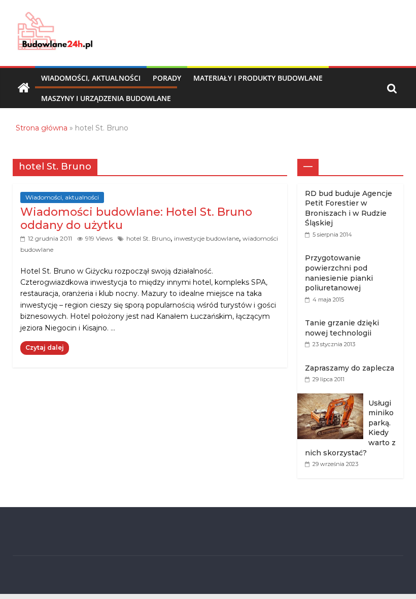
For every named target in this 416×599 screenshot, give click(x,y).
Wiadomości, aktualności (91, 78)
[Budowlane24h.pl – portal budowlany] (24, 88)
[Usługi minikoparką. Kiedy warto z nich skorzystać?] (332, 399)
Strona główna (41, 127)
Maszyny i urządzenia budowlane (106, 98)
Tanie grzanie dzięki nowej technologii (342, 328)
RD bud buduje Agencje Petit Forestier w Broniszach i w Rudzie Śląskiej (348, 208)
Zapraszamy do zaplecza (349, 368)
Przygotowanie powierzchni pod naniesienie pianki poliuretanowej (339, 272)
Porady (167, 78)
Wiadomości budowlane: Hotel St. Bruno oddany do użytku (136, 218)
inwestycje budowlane (206, 238)
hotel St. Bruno (148, 238)
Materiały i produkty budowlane (258, 78)
